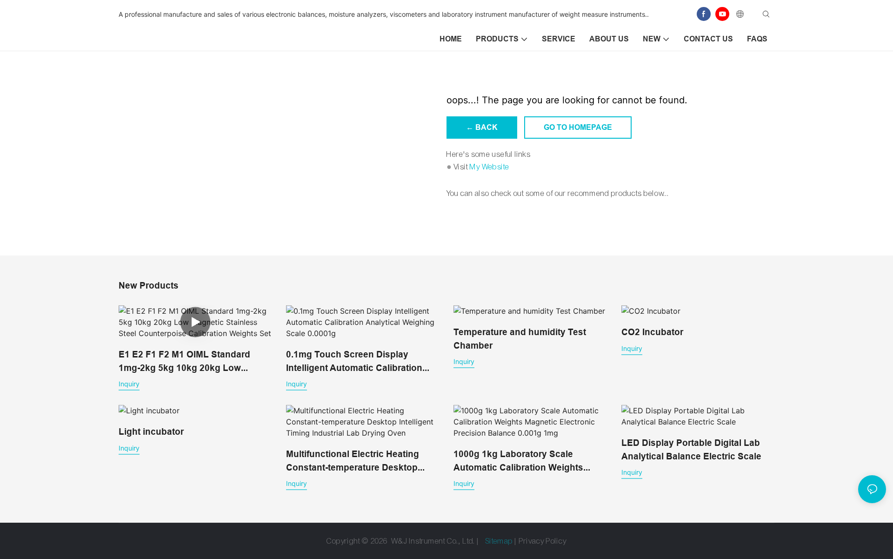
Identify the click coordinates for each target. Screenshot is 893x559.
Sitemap (499, 541)
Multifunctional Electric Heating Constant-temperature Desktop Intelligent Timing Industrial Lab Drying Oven (353, 461)
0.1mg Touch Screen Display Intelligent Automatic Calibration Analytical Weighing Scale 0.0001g (359, 361)
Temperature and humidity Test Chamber (519, 338)
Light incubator (151, 431)
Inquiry (129, 384)
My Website (489, 167)
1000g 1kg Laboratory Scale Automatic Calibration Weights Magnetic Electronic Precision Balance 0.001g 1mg (518, 461)
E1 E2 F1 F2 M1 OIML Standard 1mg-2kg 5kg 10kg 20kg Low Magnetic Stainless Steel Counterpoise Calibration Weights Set (191, 361)
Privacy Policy (542, 541)
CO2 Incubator (652, 332)
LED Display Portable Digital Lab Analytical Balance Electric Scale (691, 449)
